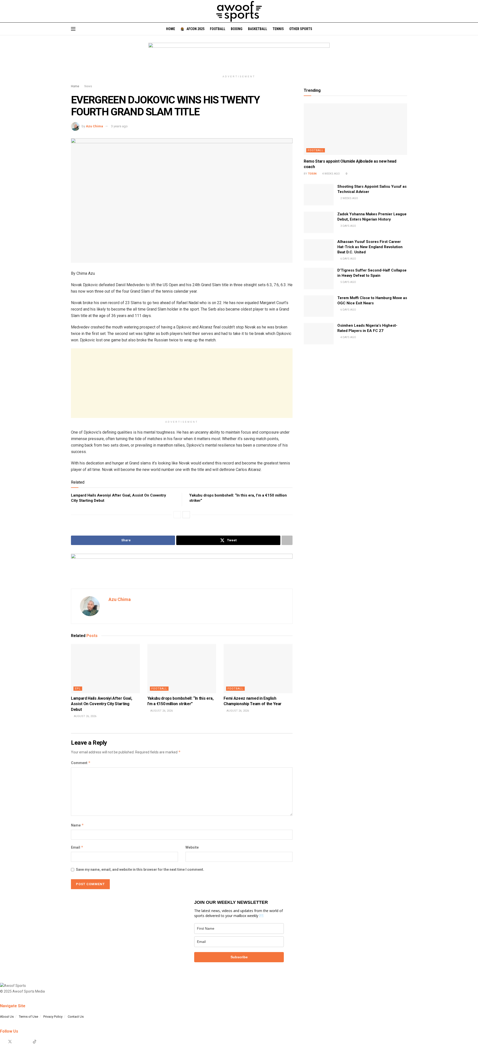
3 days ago (348, 226)
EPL (78, 688)
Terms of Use (28, 1016)
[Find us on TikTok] (34, 1042)
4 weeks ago (330, 173)
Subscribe (239, 957)
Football (217, 29)
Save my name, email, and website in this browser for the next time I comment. (140, 869)
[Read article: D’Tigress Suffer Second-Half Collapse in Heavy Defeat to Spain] (319, 278)
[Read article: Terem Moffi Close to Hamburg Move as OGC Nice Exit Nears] (319, 306)
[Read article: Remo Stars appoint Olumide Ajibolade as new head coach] (355, 129)
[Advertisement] (181, 383)
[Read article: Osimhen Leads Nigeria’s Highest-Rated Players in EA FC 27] (319, 333)
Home (170, 29)
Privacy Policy (52, 1016)
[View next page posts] (186, 514)
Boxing (236, 29)
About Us (7, 1016)
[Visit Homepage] (239, 11)
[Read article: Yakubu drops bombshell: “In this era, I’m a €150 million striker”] (181, 668)
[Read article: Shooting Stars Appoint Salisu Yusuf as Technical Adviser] (319, 194)
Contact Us (76, 1016)
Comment (81, 762)
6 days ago (348, 258)
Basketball (257, 29)
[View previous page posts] (177, 514)
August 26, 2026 (84, 716)
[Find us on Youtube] (26, 1042)
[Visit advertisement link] (239, 58)
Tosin (312, 173)
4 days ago (348, 337)
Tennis (278, 29)
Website (192, 847)
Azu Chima (94, 126)
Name (77, 825)
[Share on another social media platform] (287, 540)
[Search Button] (405, 29)
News (88, 86)
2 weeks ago (349, 198)
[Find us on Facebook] (1, 1042)
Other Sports (300, 29)
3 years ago (119, 126)
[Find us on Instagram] (18, 1042)
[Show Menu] (73, 29)
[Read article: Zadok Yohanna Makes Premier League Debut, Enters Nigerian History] (319, 222)
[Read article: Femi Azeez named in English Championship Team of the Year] (258, 668)
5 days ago (348, 282)
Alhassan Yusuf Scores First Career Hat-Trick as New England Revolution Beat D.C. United (370, 246)
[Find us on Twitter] (10, 1042)
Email (77, 847)
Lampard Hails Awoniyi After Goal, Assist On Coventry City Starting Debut (101, 704)
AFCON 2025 (195, 29)
